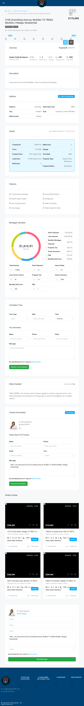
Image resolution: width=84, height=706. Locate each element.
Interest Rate (59, 265)
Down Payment (37, 265)
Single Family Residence (20, 11)
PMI (33, 284)
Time (57, 314)
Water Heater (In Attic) (53, 208)
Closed (16, 26)
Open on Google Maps (67, 96)
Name (11, 334)
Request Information (18, 484)
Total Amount (14, 265)
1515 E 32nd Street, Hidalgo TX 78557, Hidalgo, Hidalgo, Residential (31, 532)
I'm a (45, 451)
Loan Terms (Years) (16, 275)
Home (9, 11)
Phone (34, 334)
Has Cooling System (19, 203)
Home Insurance (61, 275)
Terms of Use (36, 362)
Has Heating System (52, 194)
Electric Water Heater (19, 199)
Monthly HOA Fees (16, 284)
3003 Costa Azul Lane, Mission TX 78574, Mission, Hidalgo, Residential (32, 581)
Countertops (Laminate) (20, 194)
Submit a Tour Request (19, 367)
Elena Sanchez (13, 546)
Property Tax (36, 275)
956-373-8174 (25, 424)
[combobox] (19, 319)
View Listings (70, 412)
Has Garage (16, 208)
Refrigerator (49, 199)
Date (33, 314)
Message (12, 344)
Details (34, 539)
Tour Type (13, 314)
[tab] (65, 42)
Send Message (42, 659)
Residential (9, 26)
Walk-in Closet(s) (51, 203)
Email (57, 334)
